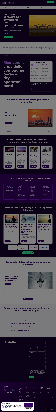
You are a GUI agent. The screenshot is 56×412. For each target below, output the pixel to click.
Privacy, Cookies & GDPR (7, 407)
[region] (17, 406)
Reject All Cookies (28, 406)
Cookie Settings (28, 408)
